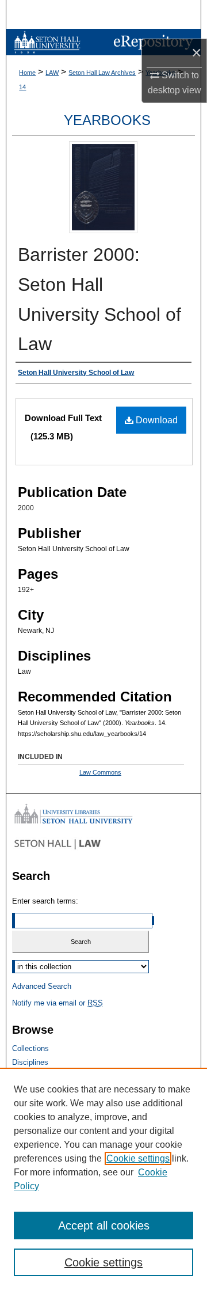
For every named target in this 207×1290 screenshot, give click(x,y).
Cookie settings (138, 1158)
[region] (103, 1179)
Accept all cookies (104, 1225)
